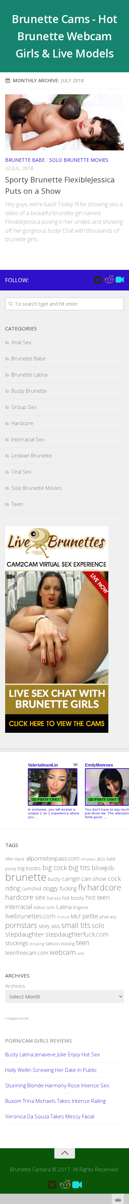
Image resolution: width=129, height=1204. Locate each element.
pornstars (21, 925)
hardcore (104, 887)
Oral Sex (21, 471)
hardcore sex (25, 897)
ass (101, 858)
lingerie (80, 907)
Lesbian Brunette (31, 455)
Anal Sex (21, 342)
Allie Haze (14, 859)
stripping (37, 943)
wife (80, 953)
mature (63, 917)
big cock (54, 867)
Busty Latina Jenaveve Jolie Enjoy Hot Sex (52, 1054)
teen (82, 942)
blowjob (103, 867)
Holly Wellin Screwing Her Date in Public (51, 1069)
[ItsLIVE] (120, 280)
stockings (16, 943)
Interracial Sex (27, 439)
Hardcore (22, 423)
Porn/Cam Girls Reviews (38, 1040)
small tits (75, 925)
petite (90, 916)
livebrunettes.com (30, 916)
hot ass (54, 898)
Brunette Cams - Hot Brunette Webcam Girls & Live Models (64, 36)
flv (82, 887)
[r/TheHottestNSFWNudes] (109, 280)
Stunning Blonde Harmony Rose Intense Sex (57, 1085)
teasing (68, 944)
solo (98, 925)
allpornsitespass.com (52, 858)
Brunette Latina (29, 374)
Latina (64, 907)
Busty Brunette (29, 390)
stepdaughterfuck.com (76, 934)
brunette (25, 877)
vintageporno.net (17, 1018)
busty (54, 879)
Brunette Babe (25, 160)
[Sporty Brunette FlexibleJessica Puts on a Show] (64, 122)
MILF (76, 916)
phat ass (107, 916)
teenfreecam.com (26, 953)
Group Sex (23, 406)
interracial (18, 906)
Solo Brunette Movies (78, 160)
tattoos (53, 944)
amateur (88, 859)
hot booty (73, 898)
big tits (79, 867)
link (123, 1096)
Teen (17, 503)
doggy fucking (60, 888)
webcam (63, 952)
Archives (15, 985)
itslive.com (44, 907)
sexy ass (49, 926)
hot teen (98, 897)
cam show (93, 879)
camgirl (71, 879)
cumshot (32, 888)
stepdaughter (24, 934)
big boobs (29, 868)
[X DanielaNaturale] (98, 280)
